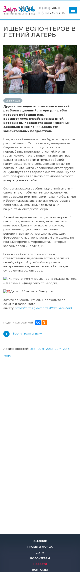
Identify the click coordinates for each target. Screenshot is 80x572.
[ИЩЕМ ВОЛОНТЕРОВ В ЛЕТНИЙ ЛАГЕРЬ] (40, 47)
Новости (40, 564)
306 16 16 (52, 8)
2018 (49, 348)
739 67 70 (52, 13)
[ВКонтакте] (38, 322)
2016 (66, 348)
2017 (58, 348)
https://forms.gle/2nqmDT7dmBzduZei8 (43, 308)
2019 (41, 348)
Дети (40, 552)
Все (33, 348)
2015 (7, 356)
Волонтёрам (40, 558)
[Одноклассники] (44, 322)
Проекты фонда (40, 546)
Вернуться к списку (27, 333)
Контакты (40, 569)
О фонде (40, 541)
